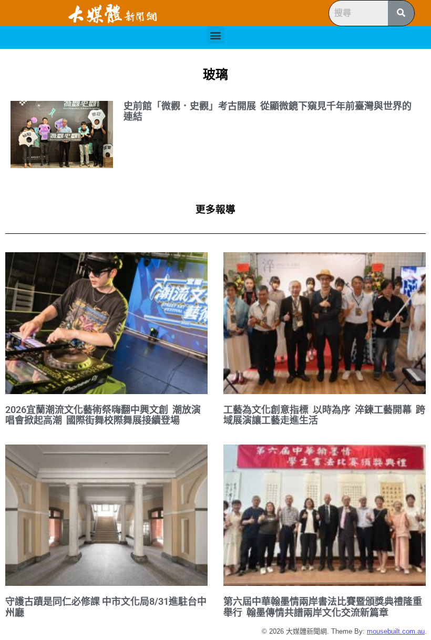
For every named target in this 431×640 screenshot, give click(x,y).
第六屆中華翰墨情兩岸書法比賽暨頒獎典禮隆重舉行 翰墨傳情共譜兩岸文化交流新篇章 (322, 607)
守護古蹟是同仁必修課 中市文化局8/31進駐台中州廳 (106, 607)
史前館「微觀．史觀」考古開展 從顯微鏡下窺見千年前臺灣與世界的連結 (268, 111)
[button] (215, 35)
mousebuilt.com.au (396, 631)
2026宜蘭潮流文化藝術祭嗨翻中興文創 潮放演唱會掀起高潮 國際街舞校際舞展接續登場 (103, 415)
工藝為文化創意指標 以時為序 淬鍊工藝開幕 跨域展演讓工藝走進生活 (324, 415)
